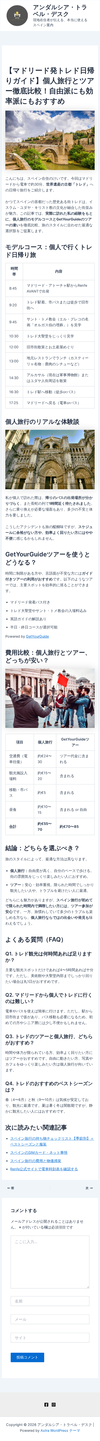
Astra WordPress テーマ (60, 1430)
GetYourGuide (37, 636)
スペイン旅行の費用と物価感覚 (35, 1161)
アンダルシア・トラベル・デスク (60, 10)
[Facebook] (46, 1404)
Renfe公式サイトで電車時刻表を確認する (44, 1169)
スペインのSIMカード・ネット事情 (38, 1152)
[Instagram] (53, 1404)
